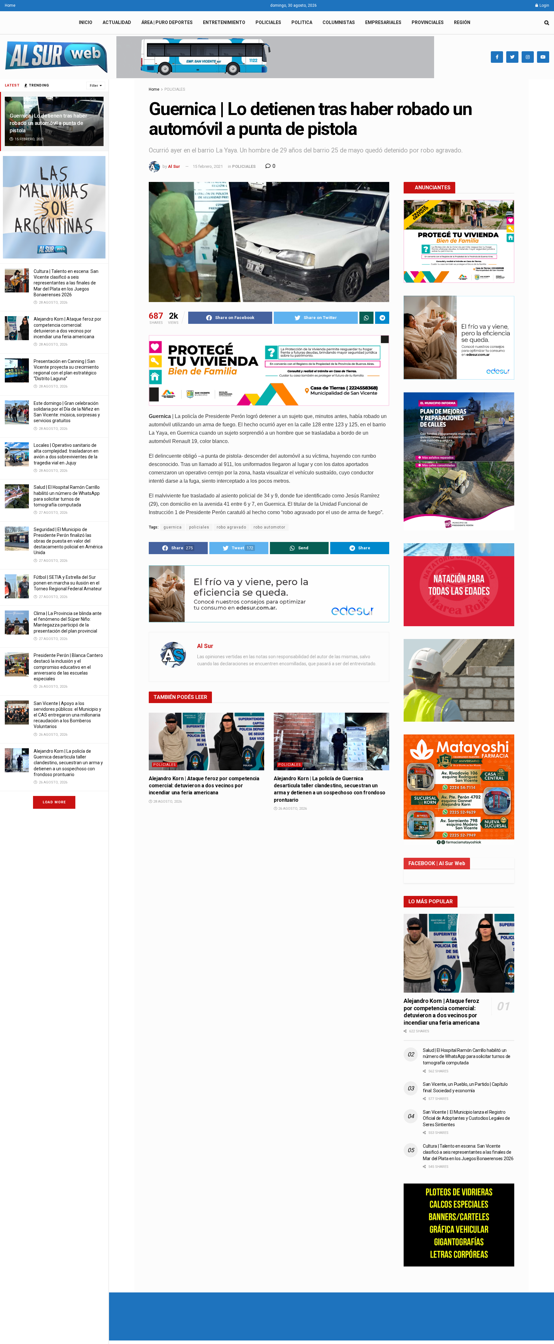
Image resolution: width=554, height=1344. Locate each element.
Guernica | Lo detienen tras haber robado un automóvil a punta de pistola (48, 123)
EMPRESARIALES (383, 22)
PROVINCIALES (428, 22)
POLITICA (301, 22)
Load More (54, 802)
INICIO (85, 22)
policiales (199, 527)
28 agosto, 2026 (167, 801)
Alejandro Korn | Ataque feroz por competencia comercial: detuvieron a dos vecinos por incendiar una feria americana (204, 785)
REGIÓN (462, 22)
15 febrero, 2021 (208, 166)
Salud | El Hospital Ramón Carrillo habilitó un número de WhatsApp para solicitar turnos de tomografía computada (466, 1056)
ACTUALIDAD (117, 22)
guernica (173, 527)
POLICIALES (268, 22)
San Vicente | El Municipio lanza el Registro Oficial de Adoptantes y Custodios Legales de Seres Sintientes (466, 1118)
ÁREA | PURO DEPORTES (167, 22)
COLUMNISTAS (339, 22)
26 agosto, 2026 (292, 809)
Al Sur (174, 166)
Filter (94, 86)
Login (544, 5)
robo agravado (231, 527)
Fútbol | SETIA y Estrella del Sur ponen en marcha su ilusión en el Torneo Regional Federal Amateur (68, 583)
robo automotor (269, 527)
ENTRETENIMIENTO (224, 22)
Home (10, 5)
